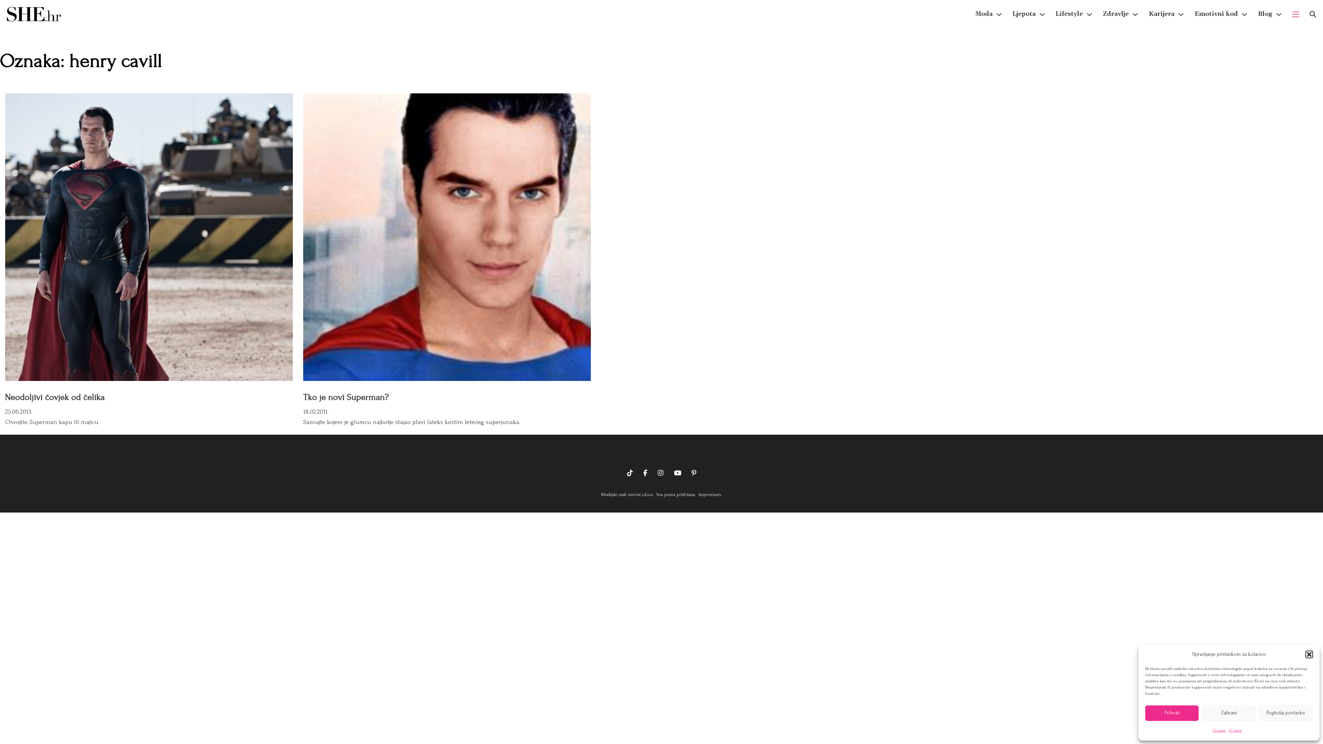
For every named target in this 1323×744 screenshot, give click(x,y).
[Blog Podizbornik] (1279, 14)
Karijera (1162, 14)
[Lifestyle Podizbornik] (1089, 14)
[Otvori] (1313, 14)
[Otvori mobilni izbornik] (1295, 14)
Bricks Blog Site (661, 451)
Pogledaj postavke (1285, 713)
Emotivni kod (1216, 14)
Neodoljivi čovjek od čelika (55, 397)
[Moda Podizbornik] (999, 14)
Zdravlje (1116, 14)
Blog (1265, 14)
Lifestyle (1069, 14)
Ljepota (1024, 14)
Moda (984, 14)
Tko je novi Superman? (346, 397)
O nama (1219, 730)
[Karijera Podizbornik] (1181, 14)
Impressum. (709, 494)
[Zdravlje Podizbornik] (1135, 14)
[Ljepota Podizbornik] (1042, 14)
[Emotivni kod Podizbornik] (1244, 14)
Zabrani (1229, 713)
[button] (1309, 654)
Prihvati (1172, 713)
